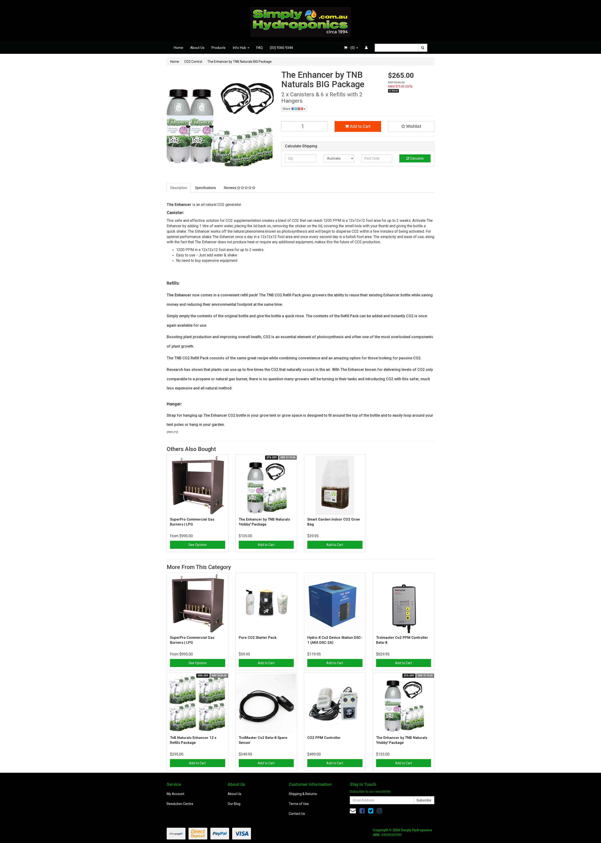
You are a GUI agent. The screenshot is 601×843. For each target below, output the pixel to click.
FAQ (259, 48)
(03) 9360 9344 (281, 48)
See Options (198, 545)
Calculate (416, 158)
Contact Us (297, 814)
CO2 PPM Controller (324, 738)
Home (178, 48)
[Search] (422, 48)
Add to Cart (359, 126)
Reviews (230, 188)
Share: (287, 108)
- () (351, 48)
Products (219, 48)
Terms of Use (299, 804)
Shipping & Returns (303, 794)
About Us (197, 48)
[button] (411, 126)
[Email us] (353, 810)
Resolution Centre (180, 804)
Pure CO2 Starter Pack (258, 637)
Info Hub (240, 48)
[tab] (179, 188)
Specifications (205, 188)
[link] (362, 810)
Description (178, 188)
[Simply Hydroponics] (300, 20)
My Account (175, 794)
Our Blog (234, 804)
